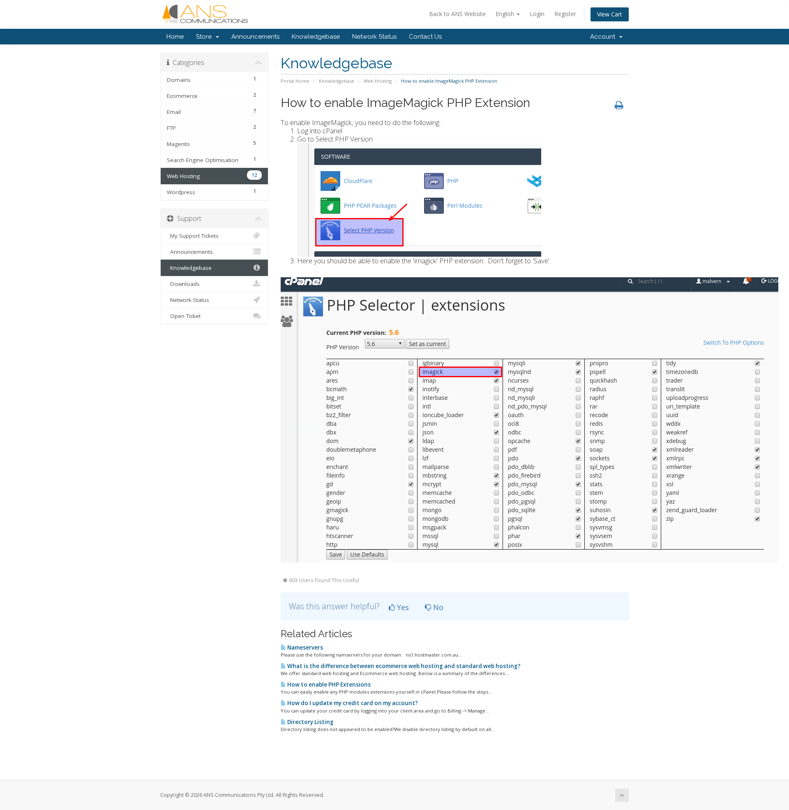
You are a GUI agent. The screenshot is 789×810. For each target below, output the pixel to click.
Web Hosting (378, 81)
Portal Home (295, 81)
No (437, 607)
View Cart (609, 14)
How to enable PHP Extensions (328, 684)
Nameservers (304, 647)
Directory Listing (310, 722)
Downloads (183, 284)
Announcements (255, 36)
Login (537, 14)
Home (175, 36)
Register (565, 14)
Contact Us (425, 36)
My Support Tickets (193, 235)
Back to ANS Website (457, 14)
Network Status (374, 36)
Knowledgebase (316, 36)
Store (205, 36)
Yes (402, 607)
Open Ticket (184, 316)
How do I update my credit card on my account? (352, 703)
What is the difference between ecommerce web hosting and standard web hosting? (403, 666)
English (506, 14)
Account (604, 36)
